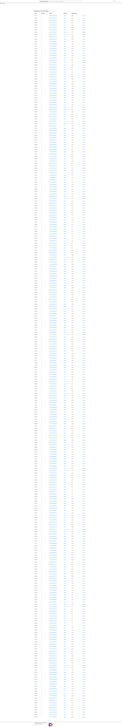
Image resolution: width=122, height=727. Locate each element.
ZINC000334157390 (53, 496)
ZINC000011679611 (52, 360)
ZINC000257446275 (53, 114)
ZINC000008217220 (53, 529)
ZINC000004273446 (53, 487)
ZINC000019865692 (53, 646)
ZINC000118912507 (52, 137)
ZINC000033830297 (53, 205)
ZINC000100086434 (53, 409)
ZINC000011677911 (52, 315)
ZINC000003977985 (53, 109)
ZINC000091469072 (53, 477)
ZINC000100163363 (53, 353)
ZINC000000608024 (53, 236)
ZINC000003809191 (53, 327)
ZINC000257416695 (53, 104)
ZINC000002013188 (53, 142)
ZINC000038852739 (53, 688)
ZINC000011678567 (53, 135)
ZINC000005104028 (53, 144)
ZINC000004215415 (53, 498)
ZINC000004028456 (53, 449)
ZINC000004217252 (53, 564)
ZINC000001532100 (53, 351)
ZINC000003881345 (53, 268)
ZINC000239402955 (53, 501)
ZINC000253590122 (53, 393)
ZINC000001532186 (53, 172)
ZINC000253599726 (53, 503)
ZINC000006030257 (53, 693)
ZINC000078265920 (53, 569)
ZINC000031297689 (53, 395)
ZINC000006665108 (53, 53)
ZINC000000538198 (53, 292)
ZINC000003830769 (53, 111)
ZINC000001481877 (53, 601)
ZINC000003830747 (53, 154)
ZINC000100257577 (53, 76)
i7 (41, 15)
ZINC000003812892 (53, 472)
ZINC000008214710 (53, 163)
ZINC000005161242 (53, 259)
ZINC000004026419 (53, 421)
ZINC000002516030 (53, 27)
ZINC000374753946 (53, 468)
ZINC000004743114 (53, 374)
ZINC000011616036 (52, 175)
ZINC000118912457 (52, 686)
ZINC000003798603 (53, 665)
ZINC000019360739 (53, 252)
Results (84, 15)
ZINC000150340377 (53, 34)
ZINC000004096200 (53, 407)
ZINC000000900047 (53, 580)
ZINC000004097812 (53, 88)
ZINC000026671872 (53, 475)
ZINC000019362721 (53, 632)
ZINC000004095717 (53, 74)
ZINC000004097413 (53, 25)
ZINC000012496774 (53, 247)
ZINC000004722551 (53, 583)
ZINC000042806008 (53, 81)
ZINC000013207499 (53, 465)
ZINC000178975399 (53, 203)
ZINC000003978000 (53, 130)
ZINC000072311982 (53, 125)
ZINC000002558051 (53, 346)
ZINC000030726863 (53, 423)
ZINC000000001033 (53, 280)
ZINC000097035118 (53, 297)
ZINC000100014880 (53, 294)
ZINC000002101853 (53, 322)
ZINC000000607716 (53, 57)
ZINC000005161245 (53, 168)
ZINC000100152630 (53, 355)
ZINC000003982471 (53, 97)
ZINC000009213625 (53, 170)
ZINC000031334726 (53, 299)
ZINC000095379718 (53, 240)
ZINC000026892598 (53, 217)
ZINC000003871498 (53, 123)
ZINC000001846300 (53, 538)
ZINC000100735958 (53, 461)
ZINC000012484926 (53, 519)
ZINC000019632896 (53, 397)
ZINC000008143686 (53, 186)
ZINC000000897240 (53, 165)
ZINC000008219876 (53, 290)
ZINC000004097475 (53, 325)
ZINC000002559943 (53, 414)
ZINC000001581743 (53, 559)
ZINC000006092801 (53, 566)
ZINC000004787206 (53, 524)
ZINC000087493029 (53, 451)
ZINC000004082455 (53, 304)
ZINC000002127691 (53, 545)
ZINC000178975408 (53, 39)
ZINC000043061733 (53, 212)
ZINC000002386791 (53, 447)
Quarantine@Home (44, 1)
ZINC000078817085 (53, 158)
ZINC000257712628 (53, 489)
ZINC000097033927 (53, 470)
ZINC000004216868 (53, 669)
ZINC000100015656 (53, 597)
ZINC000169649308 (53, 55)
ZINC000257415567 (53, 442)
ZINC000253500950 (53, 557)
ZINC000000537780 (53, 264)
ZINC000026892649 (53, 381)
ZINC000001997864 (53, 93)
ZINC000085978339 (53, 433)
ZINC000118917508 (52, 184)
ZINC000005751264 (53, 18)
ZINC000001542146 (53, 271)
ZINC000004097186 (53, 254)
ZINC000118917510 (52, 266)
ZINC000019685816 (53, 67)
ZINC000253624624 (53, 128)
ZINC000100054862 (53, 604)
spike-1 (65, 34)
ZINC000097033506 (53, 215)
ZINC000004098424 (53, 494)
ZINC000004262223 (53, 20)
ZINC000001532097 (53, 41)
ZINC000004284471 (53, 386)
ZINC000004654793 (53, 226)
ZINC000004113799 (53, 86)
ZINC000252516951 (53, 102)
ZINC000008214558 (53, 630)
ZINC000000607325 (53, 700)
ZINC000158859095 (53, 430)
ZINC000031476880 (53, 229)
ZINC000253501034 (53, 658)
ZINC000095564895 (53, 531)
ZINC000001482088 (53, 512)
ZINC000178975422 (53, 100)
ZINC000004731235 (53, 491)
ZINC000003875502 (53, 60)
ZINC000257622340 (53, 482)
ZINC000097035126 (53, 369)
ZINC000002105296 (53, 348)
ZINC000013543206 (53, 43)
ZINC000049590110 (53, 536)
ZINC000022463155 (53, 273)
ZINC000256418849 (53, 606)
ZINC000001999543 (53, 662)
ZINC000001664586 (53, 653)
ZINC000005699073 (53, 456)
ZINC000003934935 (53, 222)
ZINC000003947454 (53, 444)
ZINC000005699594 (53, 278)
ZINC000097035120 (53, 191)
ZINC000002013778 (53, 440)
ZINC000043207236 (53, 709)
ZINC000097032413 (53, 179)
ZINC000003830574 (53, 379)
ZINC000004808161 (53, 383)
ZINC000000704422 (53, 702)
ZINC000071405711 (52, 329)
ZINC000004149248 (53, 238)
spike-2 (65, 18)
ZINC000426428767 (53, 517)
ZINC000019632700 (53, 318)
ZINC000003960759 (53, 627)
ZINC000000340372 (53, 311)
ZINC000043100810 (53, 533)
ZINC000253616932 (53, 95)
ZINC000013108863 (53, 641)
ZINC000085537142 (53, 585)
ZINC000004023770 (53, 400)
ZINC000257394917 (53, 32)
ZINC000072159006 (53, 625)
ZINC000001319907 (53, 50)
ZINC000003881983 (53, 543)
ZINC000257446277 (53, 219)
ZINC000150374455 (53, 419)
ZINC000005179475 (53, 362)
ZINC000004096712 (53, 121)
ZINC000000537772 (53, 428)
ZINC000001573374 (53, 287)
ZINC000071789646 (53, 250)
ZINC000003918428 (53, 15)
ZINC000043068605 (53, 306)
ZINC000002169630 (53, 301)
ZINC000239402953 (53, 243)
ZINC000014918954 (53, 594)
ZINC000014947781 (53, 151)
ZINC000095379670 (53, 571)
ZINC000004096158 (53, 637)
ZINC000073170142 (53, 336)
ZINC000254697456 (53, 193)
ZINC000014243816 (53, 224)
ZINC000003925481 (53, 660)
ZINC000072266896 (53, 71)
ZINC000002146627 (53, 332)
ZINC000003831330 (53, 599)
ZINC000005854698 (53, 435)
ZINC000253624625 (53, 156)
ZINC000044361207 (53, 48)
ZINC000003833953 (53, 196)
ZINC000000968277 (53, 83)
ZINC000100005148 (53, 29)
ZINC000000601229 (53, 573)
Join (50, 1)
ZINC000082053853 (53, 22)
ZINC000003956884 (53, 107)
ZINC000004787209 (53, 285)
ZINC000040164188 (53, 376)
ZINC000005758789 (53, 233)
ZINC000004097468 (53, 313)
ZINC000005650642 (53, 210)
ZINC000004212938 (53, 515)
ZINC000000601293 (53, 367)
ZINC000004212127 (53, 463)
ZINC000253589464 (53, 231)
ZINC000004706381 (53, 261)
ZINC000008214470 (53, 64)
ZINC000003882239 (53, 36)
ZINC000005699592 (53, 69)
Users (53, 1)
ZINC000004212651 (53, 648)
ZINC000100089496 (53, 681)
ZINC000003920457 (53, 118)
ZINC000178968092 (53, 341)
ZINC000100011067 (52, 426)
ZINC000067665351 (53, 62)
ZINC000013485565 (53, 198)
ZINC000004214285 (53, 90)
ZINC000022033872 (53, 592)
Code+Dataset (61, 1)
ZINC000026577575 (53, 372)
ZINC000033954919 (53, 578)
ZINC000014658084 (53, 639)
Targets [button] (56, 1)
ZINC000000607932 (53, 390)
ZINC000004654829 (53, 695)
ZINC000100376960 (53, 674)
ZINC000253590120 (53, 245)
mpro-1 (65, 15)
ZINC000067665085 (53, 149)
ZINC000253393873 (53, 257)
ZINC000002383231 (53, 46)
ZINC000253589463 (53, 508)
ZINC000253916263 (53, 189)
